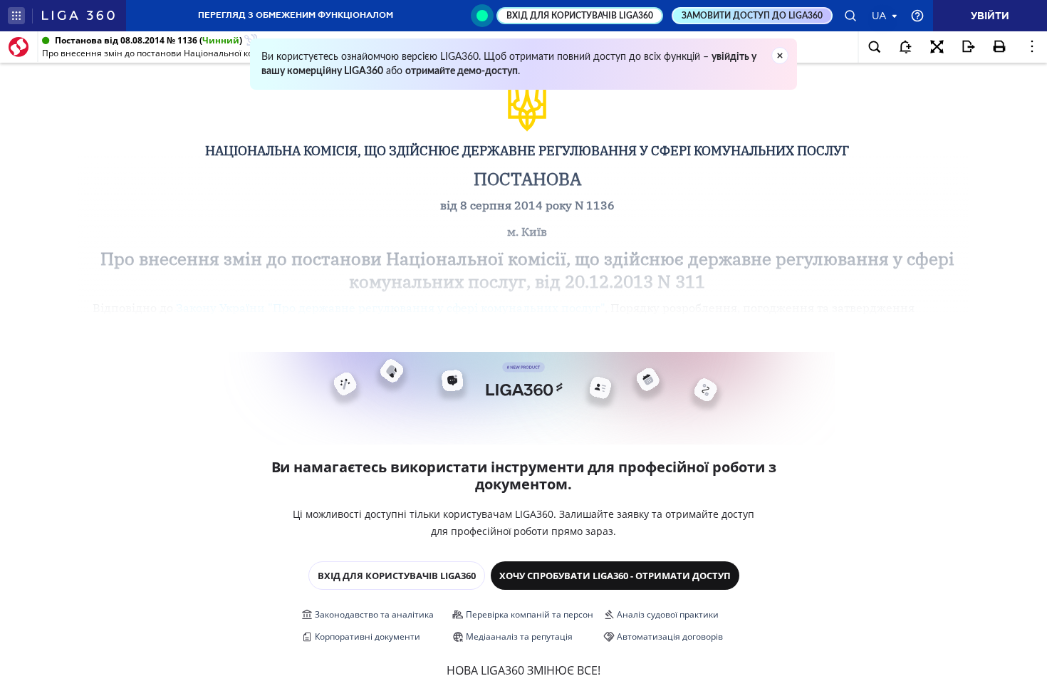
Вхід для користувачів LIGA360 (397, 575)
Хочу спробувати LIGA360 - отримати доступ (615, 575)
